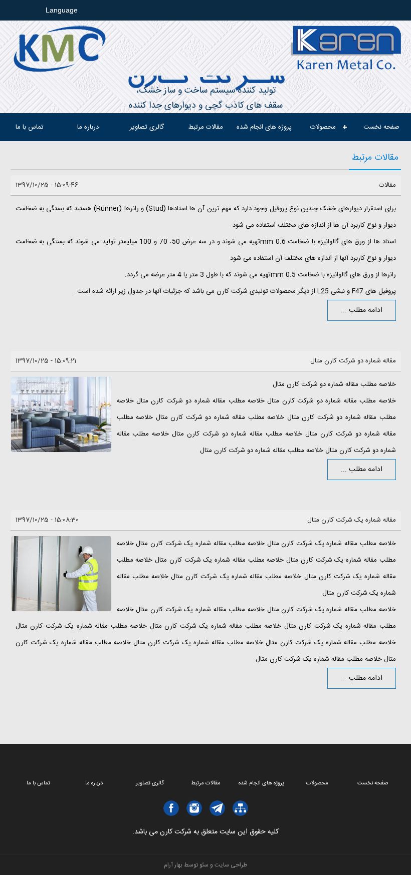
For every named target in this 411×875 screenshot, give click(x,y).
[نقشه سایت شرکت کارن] (240, 808)
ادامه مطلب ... (361, 310)
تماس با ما (30, 127)
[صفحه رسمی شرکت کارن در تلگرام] (217, 808)
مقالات (387, 185)
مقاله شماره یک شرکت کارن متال (351, 520)
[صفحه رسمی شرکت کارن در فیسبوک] (171, 808)
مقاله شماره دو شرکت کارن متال (353, 360)
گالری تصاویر (147, 127)
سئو (204, 865)
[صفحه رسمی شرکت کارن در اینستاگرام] (194, 808)
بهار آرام (173, 865)
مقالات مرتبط (205, 127)
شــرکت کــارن (205, 79)
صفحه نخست (381, 127)
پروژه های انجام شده (264, 127)
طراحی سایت (231, 865)
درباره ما (88, 127)
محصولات (323, 127)
